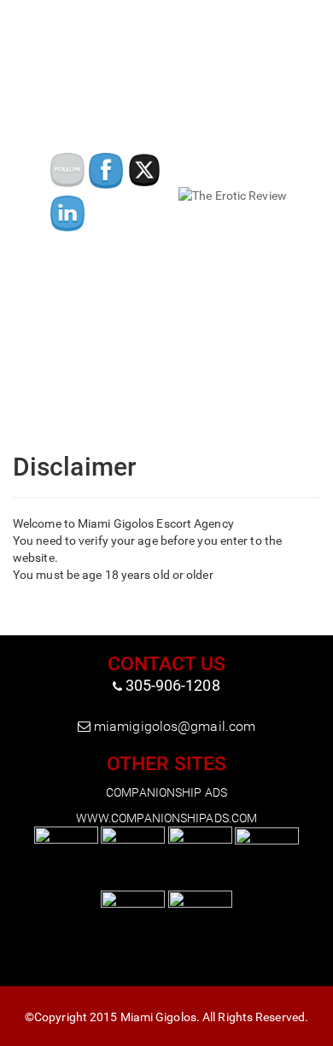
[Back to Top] (319, 1033)
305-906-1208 (173, 685)
